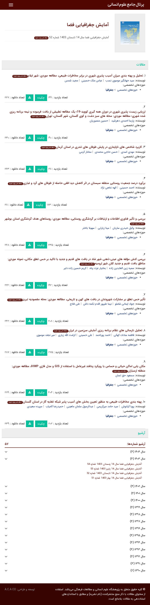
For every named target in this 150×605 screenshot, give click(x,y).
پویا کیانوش (127, 406)
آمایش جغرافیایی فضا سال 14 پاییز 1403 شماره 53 (115, 469)
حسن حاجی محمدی (106, 152)
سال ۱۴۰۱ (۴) (138, 493)
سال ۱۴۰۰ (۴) (138, 500)
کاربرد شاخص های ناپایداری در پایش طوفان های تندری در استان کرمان (92, 147)
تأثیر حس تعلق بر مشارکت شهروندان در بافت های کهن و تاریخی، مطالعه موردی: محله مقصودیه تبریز (77, 299)
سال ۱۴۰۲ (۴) (137, 486)
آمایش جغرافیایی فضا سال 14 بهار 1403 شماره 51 (116, 478)
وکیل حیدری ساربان (123, 228)
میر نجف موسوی (46, 335)
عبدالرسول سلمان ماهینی (80, 406)
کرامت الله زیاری (67, 335)
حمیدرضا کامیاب (54, 406)
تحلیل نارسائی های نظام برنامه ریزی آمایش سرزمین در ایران (98, 330)
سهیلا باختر (88, 228)
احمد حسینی (127, 187)
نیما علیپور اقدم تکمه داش (97, 304)
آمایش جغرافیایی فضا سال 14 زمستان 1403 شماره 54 (114, 464)
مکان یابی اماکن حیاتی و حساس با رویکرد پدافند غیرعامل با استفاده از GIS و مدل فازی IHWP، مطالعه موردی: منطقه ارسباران (78, 368)
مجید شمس (71, 80)
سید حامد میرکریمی (107, 406)
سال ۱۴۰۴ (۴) (137, 452)
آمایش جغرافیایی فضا (88, 25)
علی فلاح (75, 304)
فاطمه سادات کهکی (124, 335)
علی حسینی (85, 335)
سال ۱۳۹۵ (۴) (137, 535)
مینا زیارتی (103, 228)
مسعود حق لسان (124, 375)
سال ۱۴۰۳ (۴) (137, 459)
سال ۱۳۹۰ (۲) (137, 571)
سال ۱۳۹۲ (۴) (137, 556)
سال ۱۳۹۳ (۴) (137, 549)
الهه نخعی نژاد (108, 187)
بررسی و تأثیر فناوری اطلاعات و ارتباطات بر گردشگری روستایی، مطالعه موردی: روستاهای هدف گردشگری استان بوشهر (75, 220)
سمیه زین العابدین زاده (121, 268)
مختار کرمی (85, 152)
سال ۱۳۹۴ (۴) (137, 542)
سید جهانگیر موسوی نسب (119, 80)
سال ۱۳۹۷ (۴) (137, 521)
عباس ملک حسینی (91, 80)
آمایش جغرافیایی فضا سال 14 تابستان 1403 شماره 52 (114, 473)
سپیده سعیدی (34, 406)
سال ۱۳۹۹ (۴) (137, 507)
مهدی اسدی (127, 152)
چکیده (41, 98)
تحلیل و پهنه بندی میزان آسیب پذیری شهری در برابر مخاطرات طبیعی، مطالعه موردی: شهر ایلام (78, 75)
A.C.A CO (10, 589)
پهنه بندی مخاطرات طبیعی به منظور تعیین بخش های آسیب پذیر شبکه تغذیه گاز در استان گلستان (75, 401)
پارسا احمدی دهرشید (122, 121)
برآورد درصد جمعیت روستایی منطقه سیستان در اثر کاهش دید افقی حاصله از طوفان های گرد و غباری (77, 183)
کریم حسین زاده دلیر (75, 268)
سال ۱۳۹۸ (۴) (137, 514)
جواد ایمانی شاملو (124, 304)
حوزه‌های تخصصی (127, 90)
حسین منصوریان (99, 121)
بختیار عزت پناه (98, 268)
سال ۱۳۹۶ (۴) (137, 528)
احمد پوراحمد (103, 335)
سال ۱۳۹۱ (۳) (137, 564)
